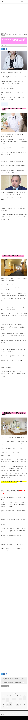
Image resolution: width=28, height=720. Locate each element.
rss (22, 1)
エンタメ (5, 33)
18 (10, 702)
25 (10, 704)
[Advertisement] (14, 18)
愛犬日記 (2, 714)
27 (17, 704)
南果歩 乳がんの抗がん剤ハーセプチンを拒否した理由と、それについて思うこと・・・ (14, 679)
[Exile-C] (6, 1)
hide (6, 103)
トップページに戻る (5, 686)
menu (25, 1)
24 (7, 704)
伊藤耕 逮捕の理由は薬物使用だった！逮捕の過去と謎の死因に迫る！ (14, 682)
